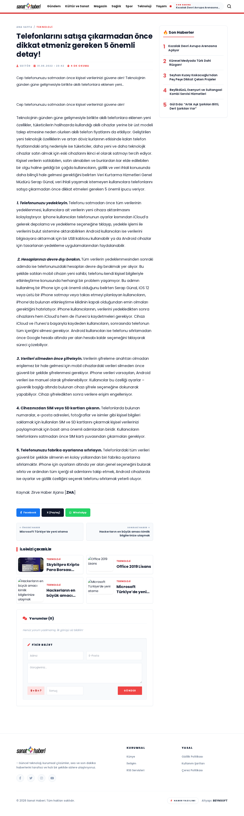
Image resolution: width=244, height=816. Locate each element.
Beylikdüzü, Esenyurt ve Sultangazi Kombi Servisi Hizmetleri (196, 92)
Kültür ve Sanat (77, 6)
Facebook (29, 512)
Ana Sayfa (24, 27)
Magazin (100, 6)
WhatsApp (80, 512)
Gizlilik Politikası (192, 756)
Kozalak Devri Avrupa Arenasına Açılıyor (192, 48)
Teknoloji (144, 6)
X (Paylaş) (53, 512)
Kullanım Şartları (193, 763)
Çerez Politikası (192, 770)
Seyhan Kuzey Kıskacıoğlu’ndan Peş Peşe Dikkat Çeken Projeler (193, 77)
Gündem (54, 6)
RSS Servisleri (135, 770)
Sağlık (116, 6)
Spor (129, 6)
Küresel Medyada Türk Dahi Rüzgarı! (190, 63)
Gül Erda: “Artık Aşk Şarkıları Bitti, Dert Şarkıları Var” (194, 106)
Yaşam (161, 6)
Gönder (130, 690)
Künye (131, 756)
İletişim (131, 763)
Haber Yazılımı (184, 800)
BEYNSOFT (220, 800)
